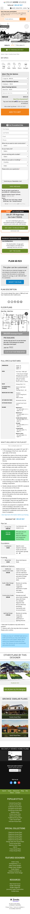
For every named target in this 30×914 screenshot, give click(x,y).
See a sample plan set (15, 446)
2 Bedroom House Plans (15, 832)
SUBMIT (22, 19)
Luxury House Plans (15, 843)
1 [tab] (12, 44)
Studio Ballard (15, 869)
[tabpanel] (15, 33)
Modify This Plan (15, 282)
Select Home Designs (15, 865)
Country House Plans (14, 54)
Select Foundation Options (10, 81)
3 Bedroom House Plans (15, 834)
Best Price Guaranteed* (20, 99)
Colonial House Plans (15, 803)
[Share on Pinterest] (21, 302)
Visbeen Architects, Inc (15, 871)
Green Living (15, 862)
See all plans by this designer (15, 689)
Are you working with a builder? (11, 154)
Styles (9, 791)
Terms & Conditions (15, 14)
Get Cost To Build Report (15, 228)
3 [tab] (17, 44)
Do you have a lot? (7, 149)
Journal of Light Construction (15, 889)
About (12, 792)
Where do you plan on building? (11, 160)
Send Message (15, 186)
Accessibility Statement (15, 908)
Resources (16, 791)
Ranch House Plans (15, 816)
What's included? (6, 76)
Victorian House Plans (15, 821)
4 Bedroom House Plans (15, 836)
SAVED (14, 8)
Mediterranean (15, 812)
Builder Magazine (15, 887)
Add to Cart (15, 112)
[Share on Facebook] (15, 302)
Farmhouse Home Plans (15, 810)
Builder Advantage (15, 885)
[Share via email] (8, 302)
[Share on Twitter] (18, 302)
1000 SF (15, 847)
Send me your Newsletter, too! (13, 181)
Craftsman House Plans (15, 807)
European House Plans (15, 808)
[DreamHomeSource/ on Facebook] (11, 782)
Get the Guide (15, 251)
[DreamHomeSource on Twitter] (15, 782)
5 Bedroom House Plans (15, 838)
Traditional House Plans (15, 818)
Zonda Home (15, 891)
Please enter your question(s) (11, 169)
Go (19, 770)
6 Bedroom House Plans (15, 840)
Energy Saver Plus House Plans (15, 841)
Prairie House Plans (15, 814)
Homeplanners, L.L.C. (15, 863)
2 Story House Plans (15, 851)
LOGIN (25, 8)
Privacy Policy (22, 203)
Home (2, 54)
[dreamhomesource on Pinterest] (19, 782)
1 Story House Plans (15, 849)
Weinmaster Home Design (15, 873)
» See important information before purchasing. (15, 515)
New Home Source (15, 884)
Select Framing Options (9, 87)
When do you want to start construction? (13, 143)
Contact (17, 792)
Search (4, 791)
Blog (22, 791)
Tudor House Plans (15, 819)
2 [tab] (15, 44)
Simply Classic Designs (15, 867)
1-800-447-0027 (15, 5)
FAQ (27, 791)
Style (6, 54)
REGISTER (19, 8)
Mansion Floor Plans (15, 845)
